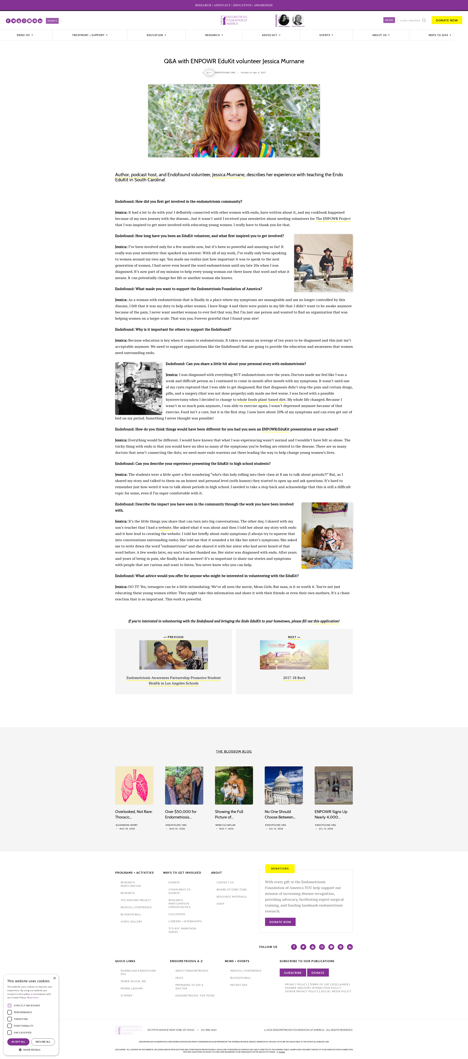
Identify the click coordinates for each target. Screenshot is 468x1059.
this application (326, 621)
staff (220, 903)
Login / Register (410, 20)
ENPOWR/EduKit (276, 429)
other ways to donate (179, 891)
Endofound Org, (225, 72)
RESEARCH (203, 5)
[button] (31, 1050)
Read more (33, 997)
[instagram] (24, 20)
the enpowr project (136, 900)
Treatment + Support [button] (88, 35)
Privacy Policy (296, 984)
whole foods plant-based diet (261, 399)
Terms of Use (319, 984)
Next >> (294, 637)
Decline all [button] (43, 1041)
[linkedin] (40, 20)
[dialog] (31, 1014)
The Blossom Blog (234, 752)
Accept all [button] (18, 1041)
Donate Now (447, 20)
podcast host (144, 174)
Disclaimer (340, 984)
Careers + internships (185, 921)
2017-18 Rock (294, 677)
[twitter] (13, 20)
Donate (318, 973)
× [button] (54, 978)
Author (122, 174)
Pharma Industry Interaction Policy (313, 988)
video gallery (131, 921)
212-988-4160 (209, 1030)
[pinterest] (34, 20)
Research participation (131, 884)
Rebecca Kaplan (225, 825)
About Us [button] (380, 35)
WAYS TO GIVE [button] (439, 35)
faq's (179, 977)
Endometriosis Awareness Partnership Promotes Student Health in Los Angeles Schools (174, 680)
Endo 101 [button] (24, 35)
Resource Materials (232, 896)
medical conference (136, 907)
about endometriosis (192, 970)
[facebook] (8, 20)
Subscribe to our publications (307, 961)
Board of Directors (232, 889)
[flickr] (29, 20)
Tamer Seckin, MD (133, 981)
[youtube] (18, 20)
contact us (225, 882)
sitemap (126, 995)
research (128, 893)
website (164, 527)
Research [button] (213, 35)
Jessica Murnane (228, 174)
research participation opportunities (179, 904)
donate (174, 882)
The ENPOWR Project (333, 218)
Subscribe (293, 973)
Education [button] (155, 35)
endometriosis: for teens (195, 995)
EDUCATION (242, 5)
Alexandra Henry (127, 825)
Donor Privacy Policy (301, 991)
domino (282, 1052)
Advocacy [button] (270, 35)
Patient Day (239, 985)
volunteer (177, 914)
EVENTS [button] (325, 35)
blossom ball (131, 914)
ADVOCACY (222, 5)
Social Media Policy (336, 991)
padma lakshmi (132, 988)
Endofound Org (176, 825)
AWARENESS (263, 5)
